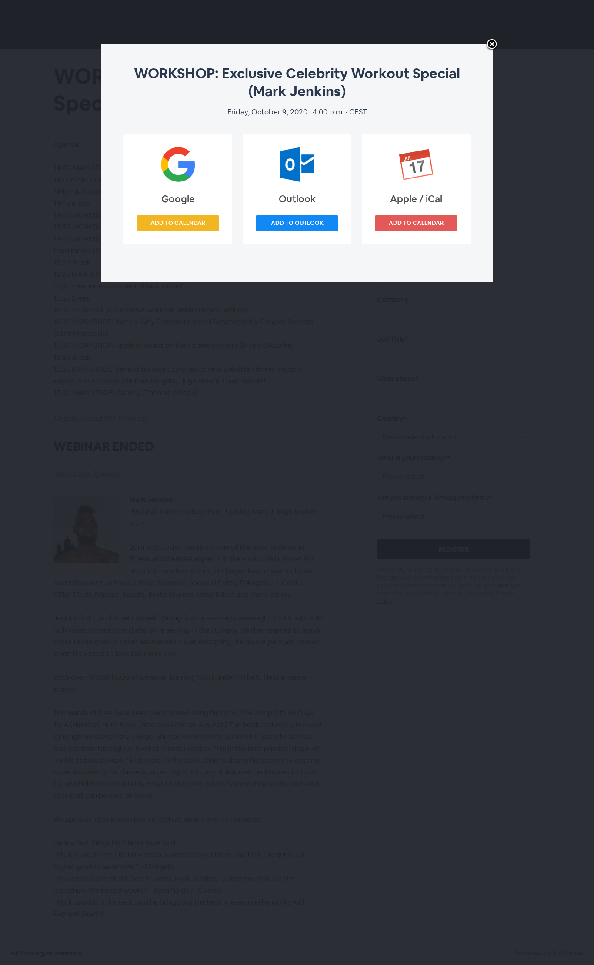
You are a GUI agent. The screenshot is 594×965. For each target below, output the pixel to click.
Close (491, 44)
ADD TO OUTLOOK (297, 223)
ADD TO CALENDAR (177, 223)
